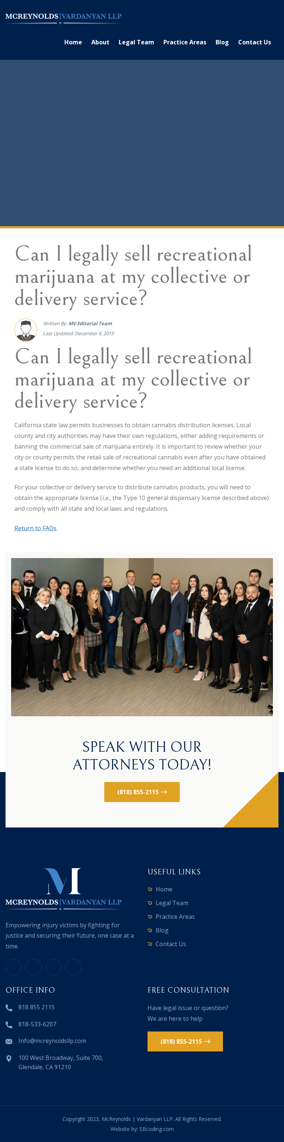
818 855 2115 (36, 1007)
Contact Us (254, 42)
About (100, 42)
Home (73, 42)
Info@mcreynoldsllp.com (52, 1041)
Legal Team (136, 42)
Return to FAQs (35, 528)
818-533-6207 (37, 1024)
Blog (222, 42)
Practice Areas (184, 42)
